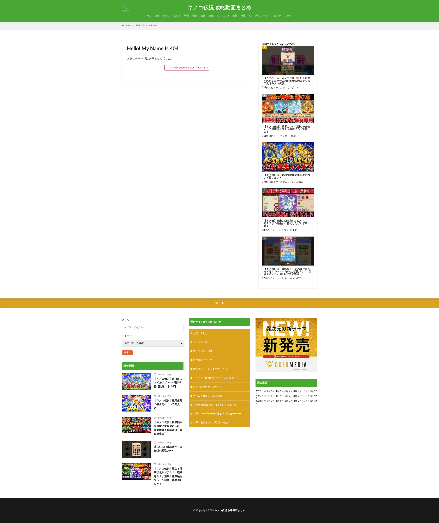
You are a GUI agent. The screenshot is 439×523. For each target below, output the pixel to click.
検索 (126, 352)
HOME (128, 26)
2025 (258, 396)
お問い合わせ (200, 333)
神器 (243, 16)
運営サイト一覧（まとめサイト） (211, 369)
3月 (273, 391)
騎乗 (186, 16)
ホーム (147, 16)
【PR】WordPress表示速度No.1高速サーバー (217, 414)
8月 (295, 391)
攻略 (157, 16)
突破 (211, 16)
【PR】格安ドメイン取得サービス (211, 422)
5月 (282, 391)
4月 (277, 391)
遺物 (203, 16)
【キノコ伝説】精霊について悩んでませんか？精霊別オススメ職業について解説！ (287, 129)
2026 (258, 391)
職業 (194, 16)
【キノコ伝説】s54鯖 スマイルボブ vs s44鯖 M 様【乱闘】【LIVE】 (168, 383)
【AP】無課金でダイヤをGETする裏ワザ (215, 405)
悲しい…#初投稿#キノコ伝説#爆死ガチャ (168, 449)
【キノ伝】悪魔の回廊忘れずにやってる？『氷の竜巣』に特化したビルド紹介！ (285, 223)
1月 (264, 391)
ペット (266, 16)
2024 (258, 401)
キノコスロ (223, 16)
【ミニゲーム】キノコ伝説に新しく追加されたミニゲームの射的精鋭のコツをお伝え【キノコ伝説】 (287, 81)
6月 (286, 391)
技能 (235, 16)
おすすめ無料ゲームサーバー (208, 387)
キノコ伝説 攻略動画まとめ (220, 7)
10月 (304, 396)
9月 (300, 396)
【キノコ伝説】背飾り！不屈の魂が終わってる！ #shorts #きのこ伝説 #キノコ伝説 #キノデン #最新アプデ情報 (287, 271)
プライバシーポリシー (205, 351)
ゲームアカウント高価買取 (207, 396)
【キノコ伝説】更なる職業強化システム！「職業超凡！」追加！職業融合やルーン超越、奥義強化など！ (168, 476)
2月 (268, 391)
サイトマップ (200, 342)
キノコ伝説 (297, 182)
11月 (310, 396)
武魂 (257, 16)
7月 (291, 391)
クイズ (166, 16)
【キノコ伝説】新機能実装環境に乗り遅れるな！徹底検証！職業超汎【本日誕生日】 (168, 428)
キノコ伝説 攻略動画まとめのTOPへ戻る (187, 68)
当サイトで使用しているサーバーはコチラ (216, 378)
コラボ (288, 16)
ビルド (177, 16)
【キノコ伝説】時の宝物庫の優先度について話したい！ (287, 176)
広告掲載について (202, 360)
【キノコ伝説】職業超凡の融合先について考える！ (168, 404)
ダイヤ (277, 16)
